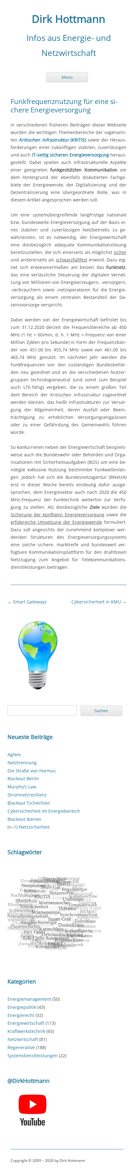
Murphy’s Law (21, 787)
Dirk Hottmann (68, 19)
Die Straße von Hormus (31, 771)
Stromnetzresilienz (27, 795)
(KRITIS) (52, 140)
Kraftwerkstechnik (26, 1031)
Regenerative (21, 1047)
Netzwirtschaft (22, 1039)
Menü (67, 77)
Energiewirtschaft (25, 1023)
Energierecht (20, 1015)
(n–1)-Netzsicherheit (28, 827)
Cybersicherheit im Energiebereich (43, 811)
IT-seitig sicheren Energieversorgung (70, 155)
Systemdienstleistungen (32, 1055)
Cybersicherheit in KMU (99, 602)
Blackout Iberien (24, 819)
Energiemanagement (29, 999)
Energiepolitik (21, 1007)
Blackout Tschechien (28, 803)
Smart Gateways (27, 602)
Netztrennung (22, 763)
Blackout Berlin (23, 778)
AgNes (14, 754)
